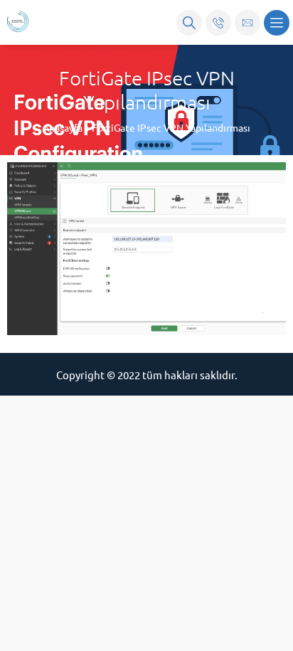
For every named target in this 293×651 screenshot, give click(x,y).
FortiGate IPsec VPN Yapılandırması (171, 127)
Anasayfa (62, 127)
